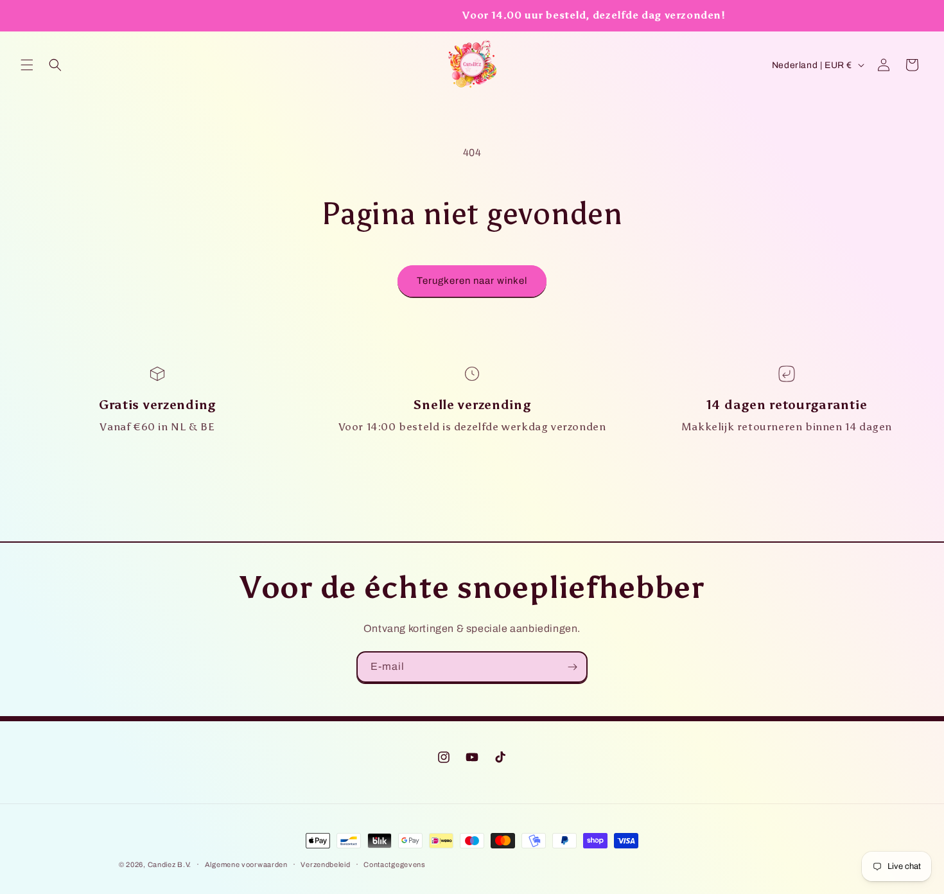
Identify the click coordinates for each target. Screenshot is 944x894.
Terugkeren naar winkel (472, 281)
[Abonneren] (572, 667)
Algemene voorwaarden (246, 864)
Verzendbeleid (325, 864)
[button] (27, 65)
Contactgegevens (394, 864)
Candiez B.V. (169, 864)
